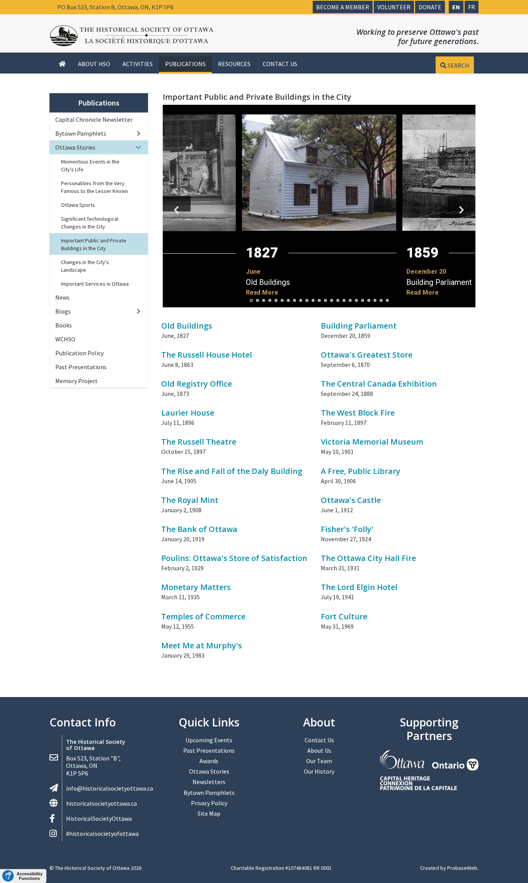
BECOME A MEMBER (342, 7)
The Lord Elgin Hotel (359, 587)
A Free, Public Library (360, 471)
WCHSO (65, 339)
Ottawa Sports (78, 204)
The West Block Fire (358, 412)
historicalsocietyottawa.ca (101, 803)
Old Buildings (268, 282)
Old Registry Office (196, 383)
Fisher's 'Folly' (347, 529)
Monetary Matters (196, 587)
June (253, 271)
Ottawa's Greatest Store (366, 354)
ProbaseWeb (462, 867)
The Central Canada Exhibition (379, 383)
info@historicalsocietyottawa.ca (109, 788)
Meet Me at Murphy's (201, 645)
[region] (319, 206)
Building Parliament (359, 325)
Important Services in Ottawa (95, 283)
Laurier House (187, 412)
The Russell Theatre (198, 441)
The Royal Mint (189, 500)
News (62, 297)
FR (471, 7)
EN (456, 7)
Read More (262, 292)
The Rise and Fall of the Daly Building (231, 471)
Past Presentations (81, 367)
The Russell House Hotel (206, 354)
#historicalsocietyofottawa (102, 833)
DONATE (430, 7)
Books (63, 325)
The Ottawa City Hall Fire (368, 558)
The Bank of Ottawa (199, 529)
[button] (319, 249)
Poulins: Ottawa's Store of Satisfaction (234, 558)
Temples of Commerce (203, 616)
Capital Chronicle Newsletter (94, 119)
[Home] (62, 64)
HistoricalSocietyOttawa (99, 818)
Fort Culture (344, 616)
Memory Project (76, 381)
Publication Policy (79, 353)
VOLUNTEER (393, 7)
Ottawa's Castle (351, 500)
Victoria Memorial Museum (372, 441)
